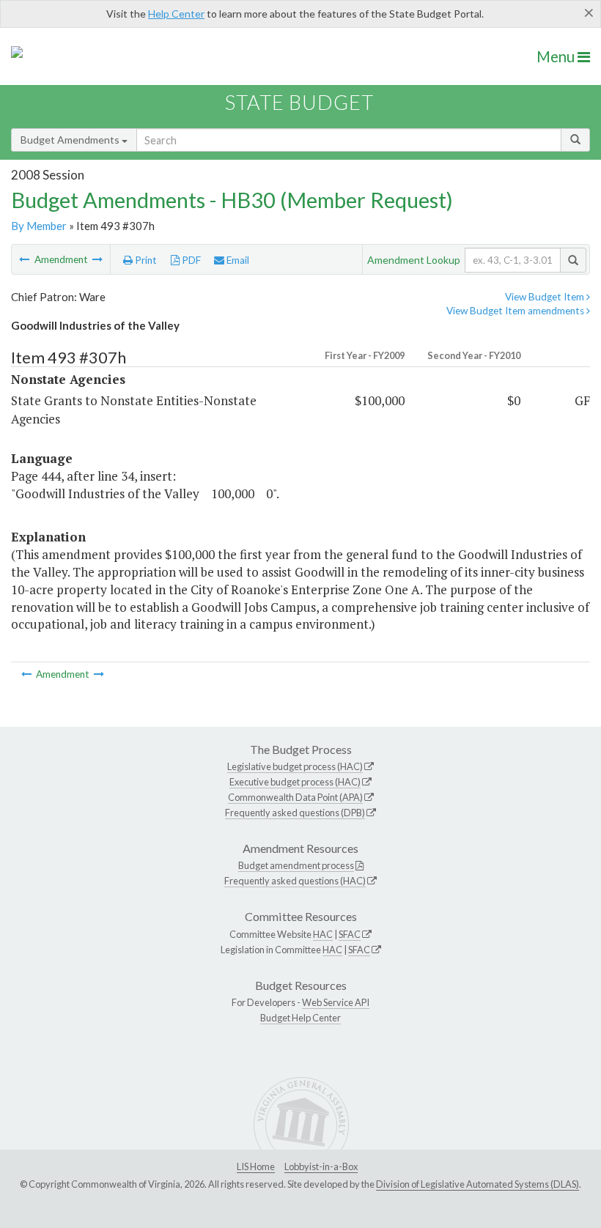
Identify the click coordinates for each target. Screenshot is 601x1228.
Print (145, 260)
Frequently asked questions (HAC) (295, 881)
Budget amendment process (296, 865)
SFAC (350, 934)
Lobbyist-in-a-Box (321, 1166)
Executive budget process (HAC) (295, 782)
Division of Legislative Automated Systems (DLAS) (477, 1184)
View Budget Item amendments (516, 311)
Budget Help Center (300, 1018)
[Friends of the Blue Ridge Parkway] (25, 259)
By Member (39, 225)
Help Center (176, 13)
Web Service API (335, 1002)
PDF (190, 260)
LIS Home (256, 1166)
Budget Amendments (71, 139)
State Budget (299, 102)
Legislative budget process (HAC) (295, 766)
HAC (323, 934)
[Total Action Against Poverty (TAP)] (97, 259)
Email (236, 260)
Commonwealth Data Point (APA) (295, 797)
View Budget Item (545, 297)
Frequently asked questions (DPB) (295, 812)
